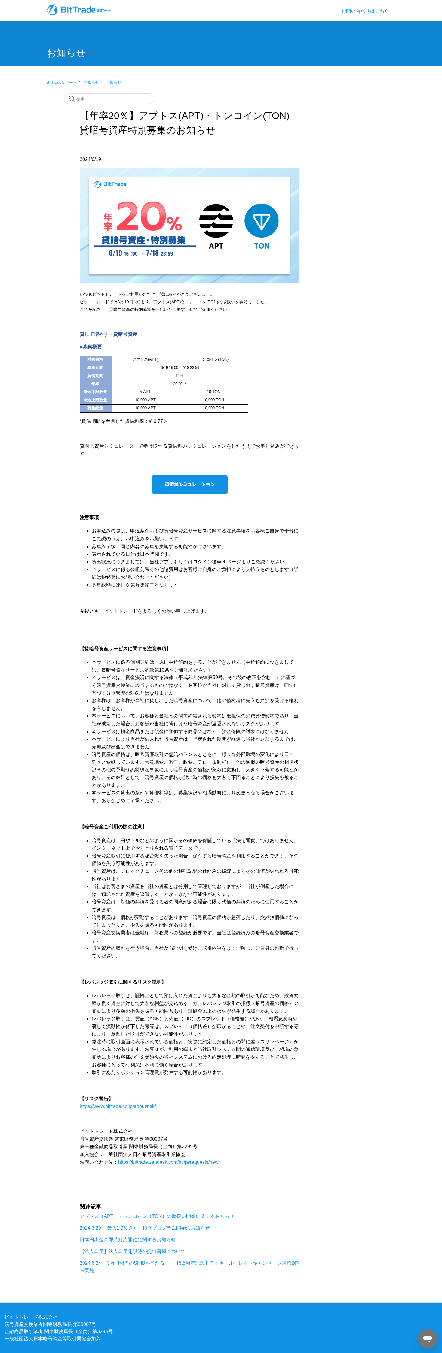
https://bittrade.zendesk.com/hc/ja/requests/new (168, 1162)
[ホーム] (79, 13)
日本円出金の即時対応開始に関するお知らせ (128, 1239)
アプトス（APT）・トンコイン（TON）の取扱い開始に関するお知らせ (157, 1216)
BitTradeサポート (62, 82)
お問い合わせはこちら (365, 10)
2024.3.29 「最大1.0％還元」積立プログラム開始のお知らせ (145, 1227)
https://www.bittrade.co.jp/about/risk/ (118, 1106)
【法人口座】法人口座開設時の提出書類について (133, 1251)
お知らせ (91, 82)
